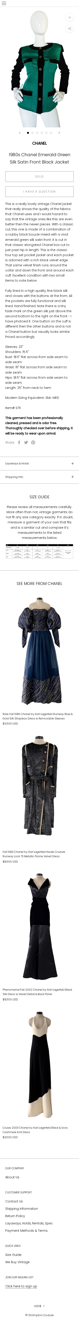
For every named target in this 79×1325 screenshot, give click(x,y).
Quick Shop (39, 692)
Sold (39, 176)
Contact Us (14, 1201)
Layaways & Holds (17, 463)
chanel (39, 143)
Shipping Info (14, 477)
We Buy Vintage (17, 1262)
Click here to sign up (21, 1286)
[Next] (59, 133)
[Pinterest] (33, 442)
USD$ (37, 1306)
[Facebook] (19, 442)
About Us (12, 1177)
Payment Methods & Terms (26, 1230)
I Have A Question (39, 191)
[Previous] (19, 133)
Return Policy (15, 1216)
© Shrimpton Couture (39, 1315)
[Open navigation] (4, 3)
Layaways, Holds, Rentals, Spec (29, 1223)
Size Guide (13, 1255)
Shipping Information (21, 1208)
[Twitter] (26, 442)
